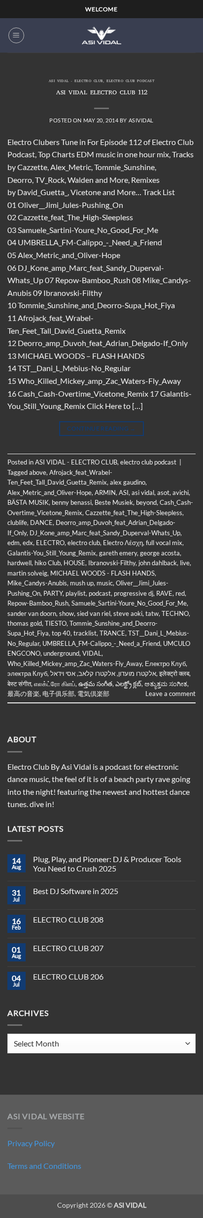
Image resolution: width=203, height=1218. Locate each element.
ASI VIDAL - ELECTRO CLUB (76, 81)
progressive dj (133, 593)
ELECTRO (50, 543)
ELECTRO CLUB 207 (68, 948)
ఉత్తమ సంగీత (95, 684)
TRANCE (112, 633)
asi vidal (143, 492)
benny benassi (72, 502)
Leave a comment (170, 693)
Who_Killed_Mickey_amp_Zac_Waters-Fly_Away (74, 663)
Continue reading (101, 428)
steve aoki (127, 613)
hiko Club (47, 563)
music (105, 583)
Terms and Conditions (44, 1165)
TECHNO (175, 613)
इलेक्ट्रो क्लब (174, 673)
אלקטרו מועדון (137, 673)
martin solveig (27, 573)
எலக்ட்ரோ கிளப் (54, 684)
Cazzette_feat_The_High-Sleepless (133, 513)
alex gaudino (127, 482)
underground (61, 653)
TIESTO (56, 623)
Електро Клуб (165, 663)
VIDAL (92, 653)
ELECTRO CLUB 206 (68, 976)
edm (13, 543)
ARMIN (105, 492)
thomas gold (24, 623)
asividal (141, 120)
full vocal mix (164, 543)
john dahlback (157, 563)
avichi (180, 492)
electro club (84, 543)
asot (163, 492)
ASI (124, 492)
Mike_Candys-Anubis (37, 583)
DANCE (41, 522)
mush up (82, 583)
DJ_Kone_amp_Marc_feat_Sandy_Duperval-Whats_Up (105, 533)
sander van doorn (31, 613)
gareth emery (118, 553)
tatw (152, 613)
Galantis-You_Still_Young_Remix (51, 553)
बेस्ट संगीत (19, 684)
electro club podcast (130, 81)
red (180, 593)
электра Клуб (27, 673)
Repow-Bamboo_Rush (37, 603)
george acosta (160, 553)
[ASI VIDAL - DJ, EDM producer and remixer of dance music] (101, 35)
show (66, 613)
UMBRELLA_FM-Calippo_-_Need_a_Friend (101, 643)
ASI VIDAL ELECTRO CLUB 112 (101, 93)
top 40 (61, 633)
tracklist (85, 633)
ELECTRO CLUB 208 (68, 919)
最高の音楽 (23, 693)
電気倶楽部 (93, 693)
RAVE (164, 593)
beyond (146, 502)
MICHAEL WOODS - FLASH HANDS (102, 573)
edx (28, 543)
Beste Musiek (114, 502)
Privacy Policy (31, 1143)
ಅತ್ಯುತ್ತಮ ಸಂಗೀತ (165, 684)
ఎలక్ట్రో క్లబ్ (128, 684)
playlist (76, 593)
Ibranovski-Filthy (111, 563)
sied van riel (93, 613)
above (37, 472)
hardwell (19, 563)
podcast (100, 593)
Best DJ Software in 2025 (75, 891)
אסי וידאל (62, 673)
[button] (16, 35)
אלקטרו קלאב (96, 673)
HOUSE (74, 563)
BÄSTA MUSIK (28, 502)
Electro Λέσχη (123, 543)
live (185, 563)
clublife (17, 522)
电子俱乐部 (58, 693)
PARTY (53, 593)
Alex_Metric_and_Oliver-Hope (49, 492)
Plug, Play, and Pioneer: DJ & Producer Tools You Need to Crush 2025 (107, 863)
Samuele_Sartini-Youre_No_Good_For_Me (129, 603)
